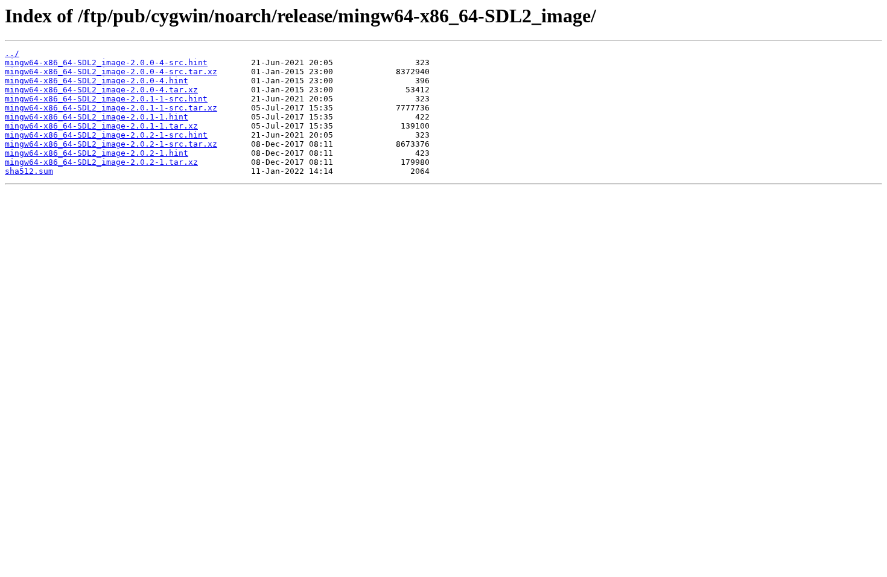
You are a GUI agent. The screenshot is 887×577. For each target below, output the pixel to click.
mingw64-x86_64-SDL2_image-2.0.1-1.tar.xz (101, 125)
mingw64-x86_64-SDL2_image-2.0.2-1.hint (96, 153)
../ (12, 53)
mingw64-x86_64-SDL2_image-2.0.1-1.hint (96, 116)
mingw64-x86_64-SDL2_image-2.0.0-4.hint (96, 80)
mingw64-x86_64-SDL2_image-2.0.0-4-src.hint (106, 62)
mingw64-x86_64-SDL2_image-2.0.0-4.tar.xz (101, 89)
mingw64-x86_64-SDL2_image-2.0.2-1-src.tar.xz (111, 143)
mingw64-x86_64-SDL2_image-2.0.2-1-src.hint (106, 134)
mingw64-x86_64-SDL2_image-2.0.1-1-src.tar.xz (111, 107)
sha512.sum (29, 171)
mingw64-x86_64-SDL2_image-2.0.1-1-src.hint (106, 98)
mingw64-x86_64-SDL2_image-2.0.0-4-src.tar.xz (111, 71)
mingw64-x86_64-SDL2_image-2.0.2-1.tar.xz (101, 162)
